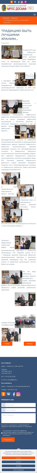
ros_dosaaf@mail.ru (11, 380)
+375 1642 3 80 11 (6, 373)
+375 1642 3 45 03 (6, 371)
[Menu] (35, 14)
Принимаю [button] (18, 458)
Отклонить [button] (18, 462)
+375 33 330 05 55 (10, 376)
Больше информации (18, 470)
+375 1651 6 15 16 (12, 389)
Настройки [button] (18, 466)
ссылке (3, 428)
